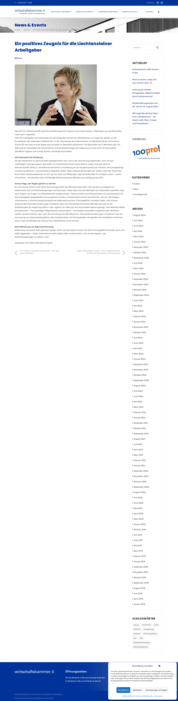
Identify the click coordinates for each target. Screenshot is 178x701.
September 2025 (141, 258)
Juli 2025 (138, 263)
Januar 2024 (140, 322)
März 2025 (138, 268)
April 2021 (138, 449)
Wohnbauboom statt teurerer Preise (145, 71)
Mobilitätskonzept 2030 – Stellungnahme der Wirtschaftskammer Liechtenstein (98, 252)
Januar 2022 (140, 418)
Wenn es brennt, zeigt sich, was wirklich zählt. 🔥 (144, 81)
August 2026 (140, 215)
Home (17, 30)
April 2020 (138, 513)
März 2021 (138, 455)
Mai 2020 (138, 508)
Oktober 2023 (140, 332)
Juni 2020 (138, 503)
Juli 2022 (138, 391)
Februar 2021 (140, 460)
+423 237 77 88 (24, 3)
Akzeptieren (123, 690)
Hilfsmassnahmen (150, 634)
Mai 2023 (138, 348)
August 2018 (139, 588)
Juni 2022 (138, 396)
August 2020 (140, 492)
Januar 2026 (140, 242)
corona (136, 625)
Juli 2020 (138, 497)
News (26, 30)
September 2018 (141, 583)
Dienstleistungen (84, 12)
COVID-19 (137, 629)
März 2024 (138, 311)
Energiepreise (149, 629)
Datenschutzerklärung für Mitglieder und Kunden (34, 698)
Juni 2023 (138, 343)
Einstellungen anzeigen (156, 690)
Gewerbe (137, 634)
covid (156, 625)
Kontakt (150, 12)
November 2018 (141, 572)
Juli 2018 (138, 593)
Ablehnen (137, 690)
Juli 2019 (138, 535)
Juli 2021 (138, 444)
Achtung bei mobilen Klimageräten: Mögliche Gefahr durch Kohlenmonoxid (146, 93)
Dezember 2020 (141, 471)
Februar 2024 (140, 316)
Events (137, 184)
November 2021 (141, 423)
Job (135, 638)
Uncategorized (140, 194)
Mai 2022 (138, 402)
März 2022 (138, 407)
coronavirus (146, 625)
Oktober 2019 (140, 529)
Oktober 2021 (140, 428)
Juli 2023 (138, 338)
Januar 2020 (140, 524)
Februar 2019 (140, 556)
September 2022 (141, 380)
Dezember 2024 (141, 279)
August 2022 (140, 386)
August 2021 (139, 439)
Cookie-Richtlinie (128, 696)
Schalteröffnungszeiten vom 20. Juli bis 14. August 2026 (145, 105)
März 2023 (138, 354)
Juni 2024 (138, 300)
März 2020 (139, 519)
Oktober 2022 (140, 375)
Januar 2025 (140, 274)
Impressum (158, 696)
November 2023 (141, 327)
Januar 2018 (139, 604)
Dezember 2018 (141, 567)
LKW (141, 638)
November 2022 (141, 370)
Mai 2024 (138, 306)
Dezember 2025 (141, 247)
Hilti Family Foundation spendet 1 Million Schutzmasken (39, 252)
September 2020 (141, 487)
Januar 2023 (140, 359)
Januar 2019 (139, 561)
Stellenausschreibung (141, 642)
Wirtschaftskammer (60, 12)
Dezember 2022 (141, 364)
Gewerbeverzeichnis (108, 12)
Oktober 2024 (140, 290)
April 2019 (138, 551)
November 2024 (141, 284)
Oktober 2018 (140, 577)
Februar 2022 (140, 412)
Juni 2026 (138, 226)
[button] (159, 666)
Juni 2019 (138, 540)
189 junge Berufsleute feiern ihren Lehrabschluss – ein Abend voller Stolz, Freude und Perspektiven (145, 118)
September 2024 (141, 295)
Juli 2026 (138, 220)
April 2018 (138, 599)
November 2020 (141, 476)
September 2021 (141, 434)
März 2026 (138, 236)
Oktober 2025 (140, 252)
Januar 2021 (139, 465)
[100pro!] (146, 153)
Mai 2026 (138, 231)
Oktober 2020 (140, 481)
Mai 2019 (138, 545)
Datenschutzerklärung (144, 696)
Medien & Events (129, 12)
